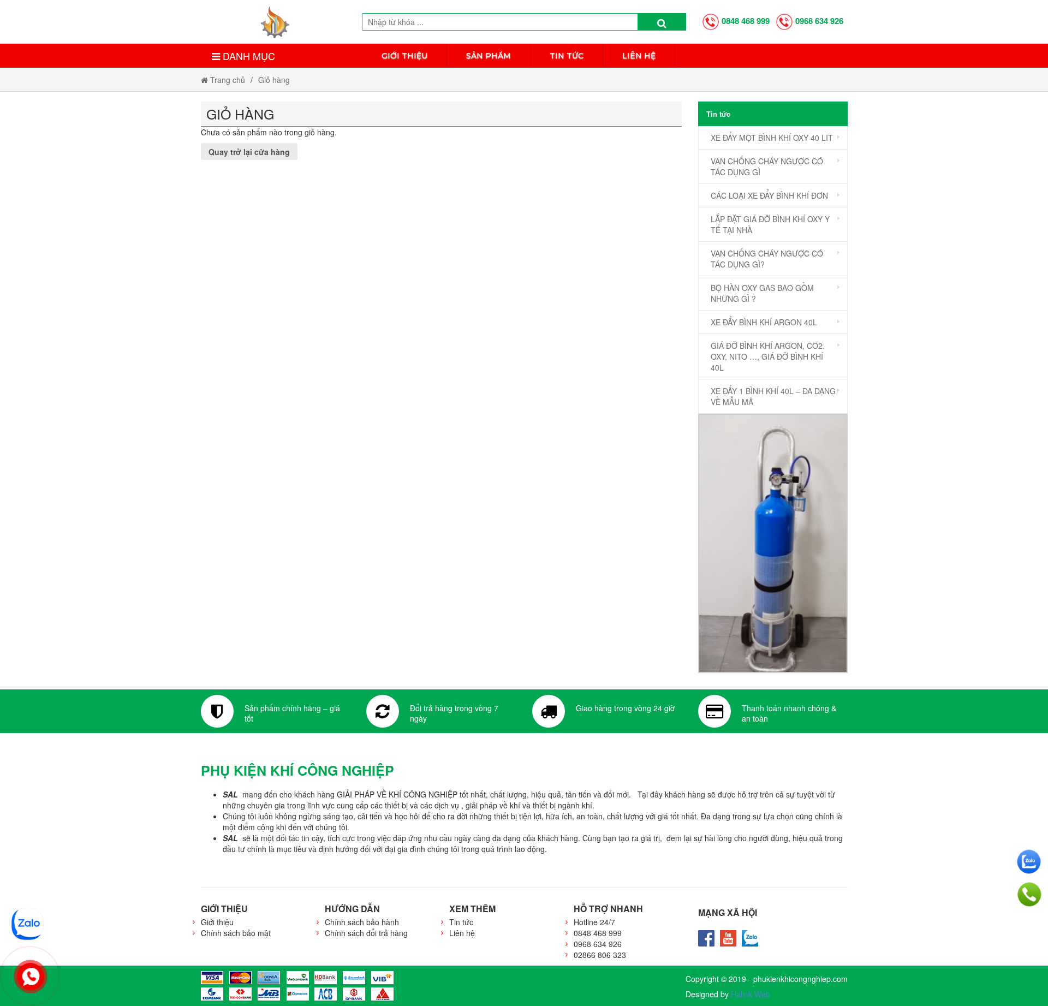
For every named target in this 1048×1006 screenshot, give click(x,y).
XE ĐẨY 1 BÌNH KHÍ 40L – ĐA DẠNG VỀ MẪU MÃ (773, 396)
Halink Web (750, 994)
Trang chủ (226, 79)
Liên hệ (639, 56)
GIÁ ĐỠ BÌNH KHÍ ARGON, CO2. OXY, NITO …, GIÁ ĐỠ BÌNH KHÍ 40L (768, 356)
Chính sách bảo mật (236, 932)
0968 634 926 (819, 21)
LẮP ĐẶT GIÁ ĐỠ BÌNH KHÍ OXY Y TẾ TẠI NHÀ (770, 224)
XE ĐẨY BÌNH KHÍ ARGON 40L (764, 322)
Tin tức (566, 56)
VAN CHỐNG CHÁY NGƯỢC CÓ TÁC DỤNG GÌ (767, 166)
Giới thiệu (404, 56)
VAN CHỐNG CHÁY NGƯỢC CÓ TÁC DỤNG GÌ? (767, 259)
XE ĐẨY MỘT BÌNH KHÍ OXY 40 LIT (772, 137)
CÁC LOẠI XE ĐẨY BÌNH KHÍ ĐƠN (769, 195)
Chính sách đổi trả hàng (366, 932)
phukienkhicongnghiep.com (800, 978)
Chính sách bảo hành (362, 921)
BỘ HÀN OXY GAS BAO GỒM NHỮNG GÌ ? (762, 293)
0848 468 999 (746, 21)
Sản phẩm (488, 56)
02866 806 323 (600, 954)
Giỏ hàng (274, 79)
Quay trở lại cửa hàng (249, 151)
